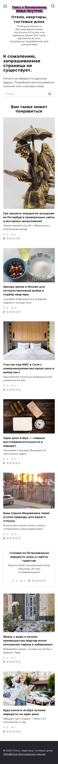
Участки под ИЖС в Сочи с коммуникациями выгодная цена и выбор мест (28, 368)
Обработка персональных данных (24, 754)
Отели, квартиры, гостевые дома (29, 19)
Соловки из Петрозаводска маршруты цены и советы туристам (29, 556)
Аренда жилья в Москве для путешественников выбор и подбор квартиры (24, 290)
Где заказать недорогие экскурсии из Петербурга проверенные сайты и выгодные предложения (29, 217)
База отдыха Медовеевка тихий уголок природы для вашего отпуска (26, 516)
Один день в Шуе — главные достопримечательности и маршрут (24, 441)
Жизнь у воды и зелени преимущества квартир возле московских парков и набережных (28, 640)
